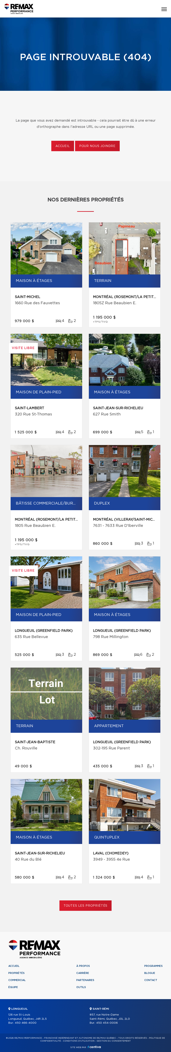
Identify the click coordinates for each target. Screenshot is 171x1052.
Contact (150, 980)
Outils (81, 987)
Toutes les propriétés (86, 905)
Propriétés (16, 973)
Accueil (62, 146)
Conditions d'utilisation (78, 1041)
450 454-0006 (107, 1023)
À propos (83, 966)
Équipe (13, 987)
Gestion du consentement (114, 1041)
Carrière (82, 973)
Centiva (94, 1047)
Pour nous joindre (97, 146)
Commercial (17, 980)
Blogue (149, 973)
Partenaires (85, 980)
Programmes (153, 966)
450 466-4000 (25, 1023)
